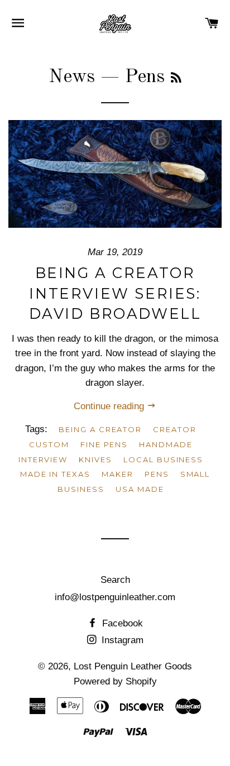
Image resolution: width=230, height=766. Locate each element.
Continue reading (110, 406)
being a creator (100, 429)
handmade (166, 444)
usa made (140, 489)
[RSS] (176, 79)
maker (117, 474)
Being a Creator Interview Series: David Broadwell (115, 293)
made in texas (55, 474)
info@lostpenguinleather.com (115, 597)
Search (115, 579)
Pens (157, 474)
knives (95, 459)
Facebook (121, 623)
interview (43, 459)
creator (175, 429)
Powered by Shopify (115, 681)
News (72, 77)
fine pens (104, 444)
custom (49, 444)
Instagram (121, 640)
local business (163, 459)
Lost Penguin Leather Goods (133, 666)
